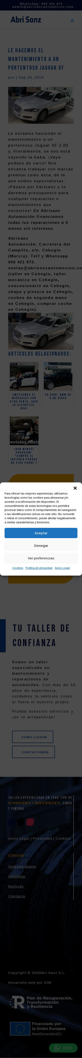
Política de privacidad (39, 568)
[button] (75, 488)
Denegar (41, 546)
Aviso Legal (62, 568)
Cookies (17, 568)
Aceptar (41, 533)
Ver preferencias (41, 558)
